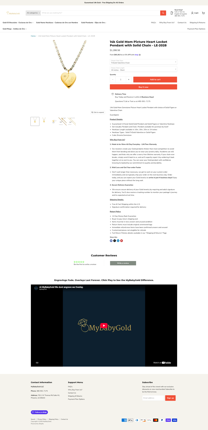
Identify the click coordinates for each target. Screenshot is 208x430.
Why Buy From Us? (166, 22)
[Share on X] (114, 240)
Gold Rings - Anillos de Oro (14, 29)
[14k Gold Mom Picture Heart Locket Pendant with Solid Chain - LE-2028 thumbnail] (35, 121)
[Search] (163, 12)
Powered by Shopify (37, 424)
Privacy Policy (42, 419)
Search (33, 419)
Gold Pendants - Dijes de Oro (93, 22)
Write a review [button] (123, 263)
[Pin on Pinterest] (121, 240)
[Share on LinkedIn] (118, 240)
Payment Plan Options (196, 29)
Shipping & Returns (197, 22)
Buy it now (143, 87)
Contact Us (182, 22)
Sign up (170, 398)
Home (33, 36)
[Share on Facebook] (111, 240)
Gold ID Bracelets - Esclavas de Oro (17, 22)
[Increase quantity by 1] (129, 80)
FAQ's (153, 22)
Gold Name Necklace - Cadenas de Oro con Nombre (57, 22)
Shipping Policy (53, 419)
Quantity (113, 75)
